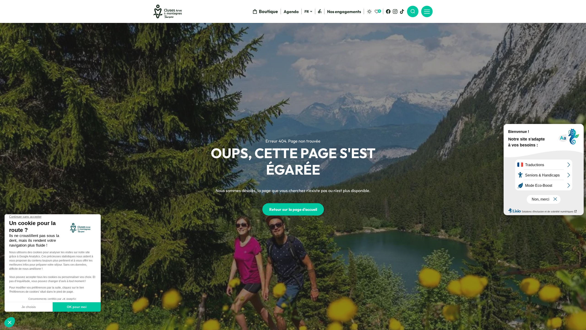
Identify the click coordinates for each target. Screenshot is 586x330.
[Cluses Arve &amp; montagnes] (167, 11)
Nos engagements (344, 11)
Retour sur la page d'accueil (293, 209)
